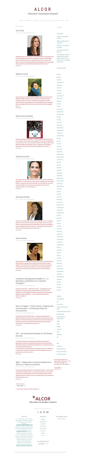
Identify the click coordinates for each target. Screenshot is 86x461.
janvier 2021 (59, 151)
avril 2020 (59, 167)
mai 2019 (58, 194)
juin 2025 (59, 77)
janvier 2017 (59, 266)
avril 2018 (59, 226)
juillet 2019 (59, 188)
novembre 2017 (60, 239)
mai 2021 (59, 141)
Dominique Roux (31, 32)
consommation (19, 420)
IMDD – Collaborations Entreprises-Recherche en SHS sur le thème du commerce (33, 363)
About (66, 20)
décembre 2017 (60, 236)
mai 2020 (59, 165)
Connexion (59, 346)
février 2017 (59, 263)
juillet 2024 (59, 85)
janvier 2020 (59, 175)
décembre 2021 (60, 127)
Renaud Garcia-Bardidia (24, 116)
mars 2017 (59, 260)
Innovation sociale (26, 430)
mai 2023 (59, 106)
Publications (50, 20)
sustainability (20, 442)
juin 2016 (59, 282)
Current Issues (60, 304)
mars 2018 (59, 228)
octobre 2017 (59, 242)
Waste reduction (24, 446)
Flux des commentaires (62, 351)
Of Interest (35, 20)
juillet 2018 (59, 218)
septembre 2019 (60, 186)
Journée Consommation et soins (63, 311)
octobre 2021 (59, 133)
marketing (21, 431)
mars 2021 (59, 146)
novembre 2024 (60, 82)
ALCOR (43, 9)
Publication (59, 334)
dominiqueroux (25, 428)
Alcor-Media (42, 20)
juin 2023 (59, 103)
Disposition (18, 428)
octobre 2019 (59, 183)
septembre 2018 (60, 212)
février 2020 (59, 173)
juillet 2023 (59, 101)
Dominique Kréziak (22, 197)
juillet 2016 (59, 279)
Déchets (31, 428)
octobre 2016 (59, 274)
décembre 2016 (60, 268)
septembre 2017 (60, 244)
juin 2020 (59, 162)
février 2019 (59, 199)
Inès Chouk (20, 30)
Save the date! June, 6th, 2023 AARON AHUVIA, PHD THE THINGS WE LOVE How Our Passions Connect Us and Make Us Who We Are (63, 58)
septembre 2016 (60, 276)
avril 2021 (59, 143)
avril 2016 (59, 287)
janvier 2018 (59, 234)
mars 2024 (59, 93)
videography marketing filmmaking (24, 444)
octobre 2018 (59, 210)
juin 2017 (59, 252)
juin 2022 (59, 117)
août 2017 (59, 247)
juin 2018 (59, 220)
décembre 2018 (60, 204)
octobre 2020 (59, 159)
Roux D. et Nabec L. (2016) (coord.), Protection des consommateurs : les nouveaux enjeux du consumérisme (34, 308)
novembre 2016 (60, 271)
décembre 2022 (60, 111)
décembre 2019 (60, 178)
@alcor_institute (62, 418)
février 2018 (59, 231)
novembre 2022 (60, 114)
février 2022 (59, 125)
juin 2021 (59, 138)
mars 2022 (59, 122)
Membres (21, 20)
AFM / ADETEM (60, 299)
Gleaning (19, 430)
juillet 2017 (59, 250)
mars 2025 (59, 79)
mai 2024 (59, 87)
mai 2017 (58, 255)
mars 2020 (59, 170)
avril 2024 (59, 90)
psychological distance (26, 436)
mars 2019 (59, 196)
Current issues (28, 20)
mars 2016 (59, 290)
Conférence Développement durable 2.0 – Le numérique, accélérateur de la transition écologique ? (32, 281)
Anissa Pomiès (21, 238)
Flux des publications (61, 348)
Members (59, 326)
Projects (62, 20)
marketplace (25, 433)
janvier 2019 (59, 202)
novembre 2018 (60, 207)
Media (58, 324)
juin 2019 (59, 191)
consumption (24, 425)
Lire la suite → (19, 65)
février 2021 (59, 149)
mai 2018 (59, 223)
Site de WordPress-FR (61, 354)
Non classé (59, 329)
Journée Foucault (60, 314)
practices (18, 436)
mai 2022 (59, 119)
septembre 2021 (60, 135)
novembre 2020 (60, 157)
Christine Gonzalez (22, 156)
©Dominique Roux (61, 452)
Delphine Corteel (22, 74)
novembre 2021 (60, 130)
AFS (57, 301)
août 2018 (59, 215)
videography (28, 442)
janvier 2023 (59, 109)
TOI (57, 337)
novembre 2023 (60, 95)
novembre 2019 (60, 181)
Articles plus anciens (20, 383)
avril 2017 (59, 258)
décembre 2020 (60, 154)
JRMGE (58, 321)
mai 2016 (58, 284)
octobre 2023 (59, 98)
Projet (58, 331)
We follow (56, 20)
